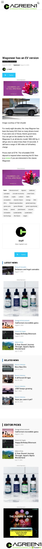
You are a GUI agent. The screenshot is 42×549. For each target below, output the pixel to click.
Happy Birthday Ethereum (25, 334)
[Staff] (4, 69)
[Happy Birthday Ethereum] (8, 335)
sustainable (28, 212)
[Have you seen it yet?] (8, 400)
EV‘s (5, 203)
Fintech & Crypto (20, 331)
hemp (5, 209)
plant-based (21, 209)
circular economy (18, 193)
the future (17, 216)
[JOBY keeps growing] (8, 390)
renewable (7, 212)
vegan (25, 216)
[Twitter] (34, 543)
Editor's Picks (19, 342)
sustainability (17, 212)
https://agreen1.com (21, 244)
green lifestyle (18, 206)
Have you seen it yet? (23, 399)
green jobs (7, 206)
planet (13, 209)
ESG (35, 200)
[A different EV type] (8, 379)
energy (28, 200)
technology (7, 216)
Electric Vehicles (9, 61)
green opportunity (31, 206)
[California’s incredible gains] (8, 324)
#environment (13, 190)
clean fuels (30, 193)
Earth (28, 197)
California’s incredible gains (26, 323)
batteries (32, 190)
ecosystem (7, 200)
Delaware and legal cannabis (27, 269)
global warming (30, 203)
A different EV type (23, 378)
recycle (30, 209)
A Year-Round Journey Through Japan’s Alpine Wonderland (25, 347)
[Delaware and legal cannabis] (8, 270)
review (7, 158)
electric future (18, 200)
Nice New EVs (20, 367)
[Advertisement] (21, 32)
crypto (14, 197)
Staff (10, 69)
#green (23, 190)
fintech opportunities (16, 203)
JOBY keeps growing (23, 389)
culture (21, 197)
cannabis (6, 193)
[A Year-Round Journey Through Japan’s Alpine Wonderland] (8, 346)
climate (6, 197)
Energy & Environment (22, 320)
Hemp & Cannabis (20, 267)
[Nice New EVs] (8, 368)
